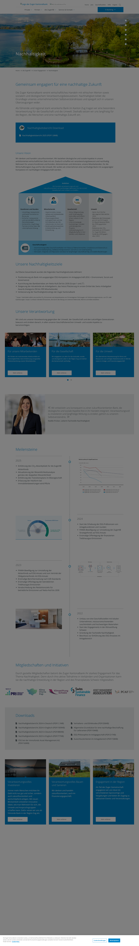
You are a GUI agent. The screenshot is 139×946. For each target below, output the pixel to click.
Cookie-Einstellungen (100, 940)
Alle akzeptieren (114, 940)
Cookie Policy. (16, 941)
